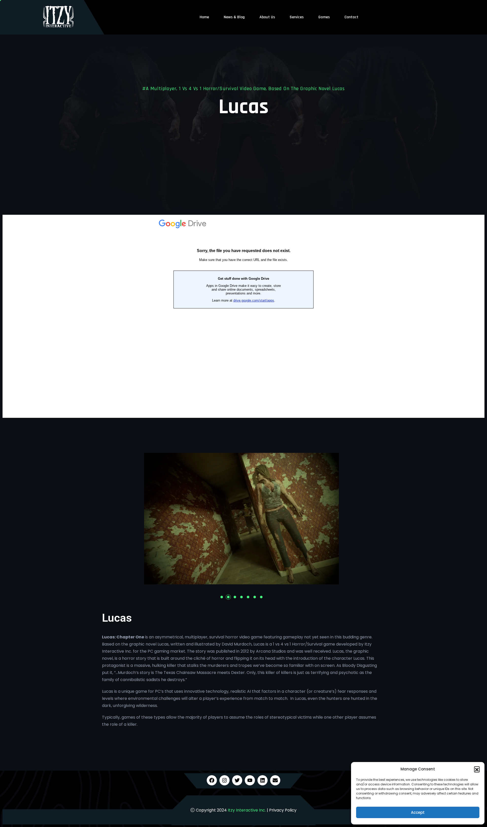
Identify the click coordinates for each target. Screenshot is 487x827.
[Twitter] (237, 780)
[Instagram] (224, 780)
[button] (476, 769)
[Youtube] (250, 780)
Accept (418, 812)
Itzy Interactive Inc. (247, 810)
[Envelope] (275, 780)
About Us (267, 17)
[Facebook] (212, 780)
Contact (351, 17)
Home (204, 17)
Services (297, 17)
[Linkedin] (262, 780)
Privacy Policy (283, 810)
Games (324, 17)
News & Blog (234, 17)
